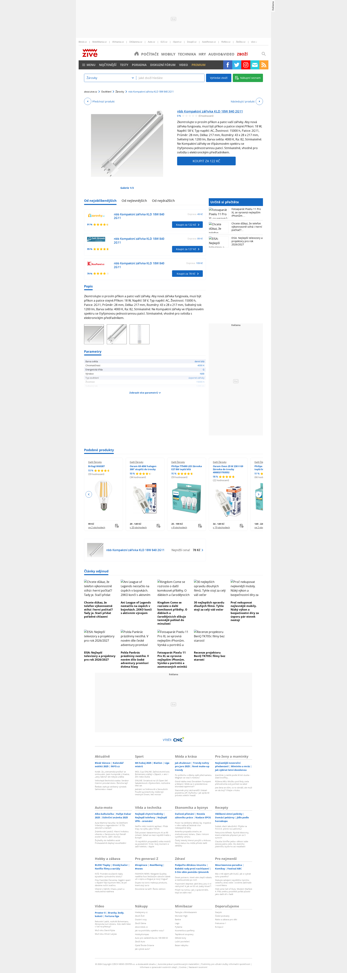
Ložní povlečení (182, 941)
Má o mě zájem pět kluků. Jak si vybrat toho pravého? (233, 875)
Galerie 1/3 (127, 188)
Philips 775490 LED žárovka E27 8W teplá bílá (186, 468)
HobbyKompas (142, 934)
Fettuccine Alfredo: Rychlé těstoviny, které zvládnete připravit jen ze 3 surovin (232, 835)
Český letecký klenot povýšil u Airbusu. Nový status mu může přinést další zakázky (193, 843)
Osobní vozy (141, 919)
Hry (202, 54)
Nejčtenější (107, 65)
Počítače (150, 54)
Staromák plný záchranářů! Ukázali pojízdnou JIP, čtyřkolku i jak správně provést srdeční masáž (192, 793)
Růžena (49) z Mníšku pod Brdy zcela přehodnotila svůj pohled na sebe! (232, 782)
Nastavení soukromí (198, 967)
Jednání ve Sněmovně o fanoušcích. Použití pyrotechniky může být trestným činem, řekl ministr (151, 792)
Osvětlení (106, 91)
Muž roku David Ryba (105, 930)
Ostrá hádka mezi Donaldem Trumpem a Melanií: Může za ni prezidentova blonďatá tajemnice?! (193, 784)
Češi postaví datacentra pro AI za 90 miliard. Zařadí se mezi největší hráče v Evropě (153, 835)
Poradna (139, 65)
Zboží (242, 54)
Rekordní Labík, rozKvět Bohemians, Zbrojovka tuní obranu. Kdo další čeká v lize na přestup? (112, 924)
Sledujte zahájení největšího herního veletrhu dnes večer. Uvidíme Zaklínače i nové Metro (233, 883)
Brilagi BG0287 (96, 466)
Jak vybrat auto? (142, 949)
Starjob (218, 912)
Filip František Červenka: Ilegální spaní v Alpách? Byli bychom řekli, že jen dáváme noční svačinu (112, 883)
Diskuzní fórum (162, 65)
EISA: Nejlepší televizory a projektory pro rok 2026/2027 (247, 241)
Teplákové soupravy (184, 934)
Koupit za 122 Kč (206, 161)
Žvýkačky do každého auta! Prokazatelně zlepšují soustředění (110, 841)
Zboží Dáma (140, 923)
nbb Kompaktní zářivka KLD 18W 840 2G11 (210, 111)
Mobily (168, 54)
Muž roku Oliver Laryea (106, 934)
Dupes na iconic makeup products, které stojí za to (151, 883)
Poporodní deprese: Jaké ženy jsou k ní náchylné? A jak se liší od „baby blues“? (193, 885)
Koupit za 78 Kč (186, 273)
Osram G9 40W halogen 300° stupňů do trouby (143, 468)
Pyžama (178, 926)
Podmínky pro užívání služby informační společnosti (225, 964)
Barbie (178, 919)
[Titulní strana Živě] (136, 53)
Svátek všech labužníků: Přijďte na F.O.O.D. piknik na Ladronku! (231, 827)
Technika (187, 54)
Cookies (183, 967)
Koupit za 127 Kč (186, 249)
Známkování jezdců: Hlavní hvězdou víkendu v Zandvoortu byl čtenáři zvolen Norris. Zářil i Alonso (112, 834)
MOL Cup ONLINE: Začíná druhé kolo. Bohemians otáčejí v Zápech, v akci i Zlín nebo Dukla (152, 774)
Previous (89, 494)
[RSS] (263, 64)
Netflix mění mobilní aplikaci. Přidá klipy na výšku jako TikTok (151, 827)
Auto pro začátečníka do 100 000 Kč (151, 938)
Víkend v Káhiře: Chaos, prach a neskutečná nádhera (109, 890)
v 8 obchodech (179, 527)
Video (183, 65)
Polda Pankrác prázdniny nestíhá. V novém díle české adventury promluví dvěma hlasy (135, 659)
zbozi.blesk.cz (141, 926)
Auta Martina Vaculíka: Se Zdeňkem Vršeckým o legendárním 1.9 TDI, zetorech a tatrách (111, 825)
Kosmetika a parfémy (185, 930)
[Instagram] (245, 64)
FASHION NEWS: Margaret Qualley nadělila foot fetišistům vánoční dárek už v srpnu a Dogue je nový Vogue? (152, 876)
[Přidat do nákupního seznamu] (159, 113)
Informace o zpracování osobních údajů (158, 967)
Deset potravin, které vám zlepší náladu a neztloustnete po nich (193, 878)
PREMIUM (198, 65)
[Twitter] (236, 64)
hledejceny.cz (141, 912)
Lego (177, 923)
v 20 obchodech (138, 527)
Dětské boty (180, 938)
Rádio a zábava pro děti (226, 919)
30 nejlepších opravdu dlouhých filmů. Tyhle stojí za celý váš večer (209, 606)
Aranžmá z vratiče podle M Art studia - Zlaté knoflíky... (232, 776)
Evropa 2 (219, 926)
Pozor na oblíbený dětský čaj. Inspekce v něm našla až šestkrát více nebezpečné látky (193, 825)
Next (258, 494)
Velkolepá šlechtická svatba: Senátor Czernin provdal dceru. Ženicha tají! (112, 781)
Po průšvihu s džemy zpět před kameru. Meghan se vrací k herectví (193, 776)
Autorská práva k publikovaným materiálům (178, 964)
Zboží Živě (139, 915)
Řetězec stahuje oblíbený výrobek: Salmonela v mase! (111, 788)
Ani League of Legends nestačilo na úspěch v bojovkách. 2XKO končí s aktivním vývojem (136, 608)
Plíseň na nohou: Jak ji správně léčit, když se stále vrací (192, 891)
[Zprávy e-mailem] (254, 64)
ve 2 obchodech (96, 527)
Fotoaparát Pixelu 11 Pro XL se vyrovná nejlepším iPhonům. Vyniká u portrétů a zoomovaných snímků (172, 659)
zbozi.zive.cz (90, 91)
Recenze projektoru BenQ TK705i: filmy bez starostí (209, 656)
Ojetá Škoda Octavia (144, 945)
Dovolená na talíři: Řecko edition (150, 889)
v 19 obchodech (221, 527)
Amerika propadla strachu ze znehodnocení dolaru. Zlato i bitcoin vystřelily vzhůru (192, 834)
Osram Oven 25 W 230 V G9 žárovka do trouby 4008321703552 (228, 469)
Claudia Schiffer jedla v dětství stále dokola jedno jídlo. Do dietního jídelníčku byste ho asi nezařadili (231, 844)
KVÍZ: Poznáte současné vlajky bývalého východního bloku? (109, 875)
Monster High (181, 915)
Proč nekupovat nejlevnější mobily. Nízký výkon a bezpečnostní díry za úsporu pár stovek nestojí (245, 611)
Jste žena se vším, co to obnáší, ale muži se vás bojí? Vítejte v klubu (233, 788)
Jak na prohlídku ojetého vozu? (149, 930)
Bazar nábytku (181, 945)
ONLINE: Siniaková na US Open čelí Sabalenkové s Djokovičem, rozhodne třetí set (152, 783)
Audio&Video (221, 54)
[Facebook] (227, 64)
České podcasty (222, 915)
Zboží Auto (140, 941)
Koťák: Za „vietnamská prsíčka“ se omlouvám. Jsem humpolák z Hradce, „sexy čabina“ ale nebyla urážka (112, 774)
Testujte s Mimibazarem (186, 912)
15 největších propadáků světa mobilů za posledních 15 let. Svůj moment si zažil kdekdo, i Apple (153, 844)
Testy (124, 65)
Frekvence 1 (220, 923)
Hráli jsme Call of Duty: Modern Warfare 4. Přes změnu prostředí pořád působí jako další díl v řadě (233, 891)
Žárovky (119, 91)
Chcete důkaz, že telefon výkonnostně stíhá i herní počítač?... (247, 227)
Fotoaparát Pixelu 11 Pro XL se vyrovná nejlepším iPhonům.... (246, 212)
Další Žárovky (95, 462)
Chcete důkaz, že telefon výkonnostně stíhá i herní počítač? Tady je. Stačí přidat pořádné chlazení (98, 609)
